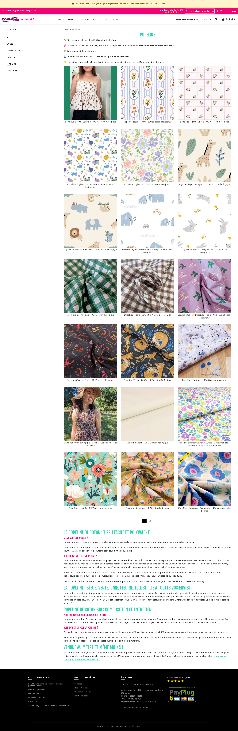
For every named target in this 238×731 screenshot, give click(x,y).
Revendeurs (33, 702)
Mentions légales (82, 696)
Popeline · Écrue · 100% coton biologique (147, 442)
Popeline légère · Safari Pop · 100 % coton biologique (90, 249)
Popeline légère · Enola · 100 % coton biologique (204, 121)
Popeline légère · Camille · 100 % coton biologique (90, 121)
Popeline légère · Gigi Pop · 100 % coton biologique (204, 184)
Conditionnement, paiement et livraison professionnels (45, 685)
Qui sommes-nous (82, 692)
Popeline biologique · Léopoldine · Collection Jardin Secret (204, 509)
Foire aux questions (36, 690)
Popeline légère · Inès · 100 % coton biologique (90, 314)
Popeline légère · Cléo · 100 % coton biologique (90, 380)
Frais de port (34, 694)
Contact (232, 11)
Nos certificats (81, 688)
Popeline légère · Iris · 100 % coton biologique (147, 184)
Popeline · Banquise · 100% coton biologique (204, 380)
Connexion (206, 19)
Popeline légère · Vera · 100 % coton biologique (147, 121)
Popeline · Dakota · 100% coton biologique (90, 508)
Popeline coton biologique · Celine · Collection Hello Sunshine (90, 444)
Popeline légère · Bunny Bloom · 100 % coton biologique (204, 251)
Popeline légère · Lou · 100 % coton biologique (147, 314)
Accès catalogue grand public (200, 11)
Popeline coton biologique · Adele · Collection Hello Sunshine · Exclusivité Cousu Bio (204, 444)
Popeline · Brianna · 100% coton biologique (147, 508)
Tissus (66, 29)
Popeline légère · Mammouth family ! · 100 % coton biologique (147, 251)
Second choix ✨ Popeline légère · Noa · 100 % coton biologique (204, 316)
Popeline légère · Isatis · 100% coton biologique (147, 380)
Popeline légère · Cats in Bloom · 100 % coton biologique (90, 186)
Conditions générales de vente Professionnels (48, 706)
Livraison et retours (37, 698)
